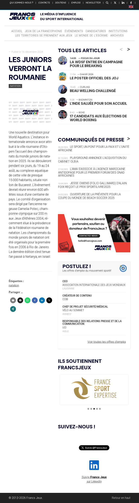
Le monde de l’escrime (91, 35)
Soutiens (60, 2)
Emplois (76, 2)
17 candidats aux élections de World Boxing (98, 118)
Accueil (16, 31)
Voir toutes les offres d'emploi (107, 342)
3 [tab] (94, 409)
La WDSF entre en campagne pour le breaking (96, 64)
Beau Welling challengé (93, 91)
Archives (117, 35)
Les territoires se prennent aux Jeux (43, 35)
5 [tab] (100, 409)
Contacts (44, 2)
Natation (15, 86)
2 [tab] (91, 409)
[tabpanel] (94, 388)
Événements (74, 31)
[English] (131, 6)
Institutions (118, 31)
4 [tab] (97, 409)
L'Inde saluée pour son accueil (98, 103)
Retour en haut (121, 498)
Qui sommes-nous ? (21, 2)
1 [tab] (88, 409)
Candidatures (96, 31)
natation (14, 285)
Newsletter (93, 2)
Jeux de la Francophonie (43, 31)
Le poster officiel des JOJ (94, 78)
